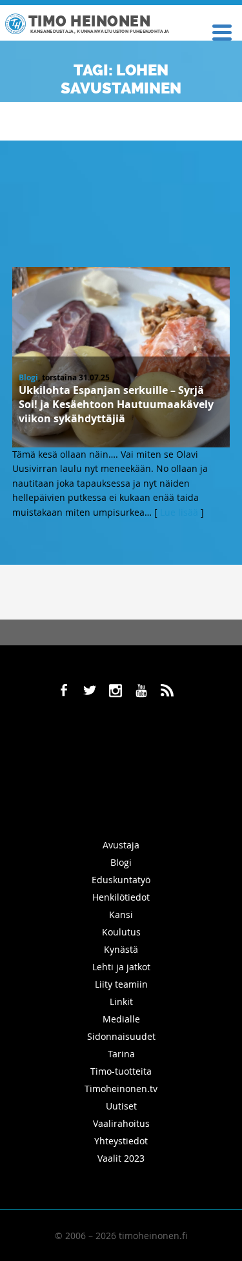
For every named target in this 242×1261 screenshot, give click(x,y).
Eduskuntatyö (121, 880)
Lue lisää (179, 512)
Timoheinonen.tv (121, 1088)
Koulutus (121, 932)
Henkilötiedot (121, 897)
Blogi (28, 377)
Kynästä (121, 949)
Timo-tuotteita (121, 1071)
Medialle (121, 1019)
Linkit (121, 1001)
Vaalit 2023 (121, 1158)
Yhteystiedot (121, 1141)
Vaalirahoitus (121, 1123)
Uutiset (121, 1106)
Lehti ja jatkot (121, 967)
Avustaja (121, 845)
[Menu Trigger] (221, 31)
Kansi (121, 914)
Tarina (121, 1054)
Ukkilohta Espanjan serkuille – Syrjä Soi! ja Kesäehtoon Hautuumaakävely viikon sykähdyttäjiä (116, 404)
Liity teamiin (121, 984)
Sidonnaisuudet (121, 1036)
